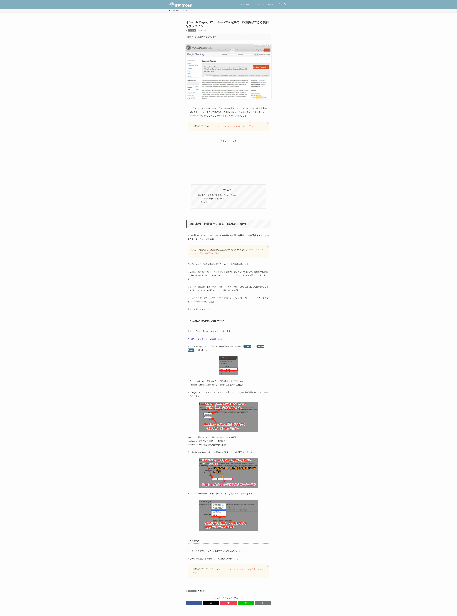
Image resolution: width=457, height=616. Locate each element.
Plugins (202, 591)
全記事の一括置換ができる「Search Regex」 (217, 195)
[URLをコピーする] (263, 603)
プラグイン (191, 30)
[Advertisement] (228, 159)
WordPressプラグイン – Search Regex (205, 339)
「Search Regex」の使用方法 (212, 199)
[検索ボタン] (285, 4)
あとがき (204, 202)
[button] (194, 603)
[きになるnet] (181, 4)
